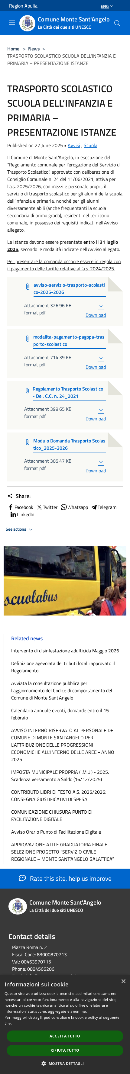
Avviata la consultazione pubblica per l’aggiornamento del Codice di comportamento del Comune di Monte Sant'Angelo (61, 690)
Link (8, 1023)
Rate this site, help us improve (70, 878)
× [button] (123, 981)
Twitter (50, 507)
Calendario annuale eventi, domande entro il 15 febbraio (60, 714)
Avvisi (74, 145)
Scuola (90, 145)
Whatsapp (77, 507)
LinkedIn (25, 514)
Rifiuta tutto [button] (64, 1050)
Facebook (24, 507)
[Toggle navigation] (12, 22)
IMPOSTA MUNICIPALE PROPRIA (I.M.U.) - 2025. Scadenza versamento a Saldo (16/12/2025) (60, 775)
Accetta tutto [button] (65, 1036)
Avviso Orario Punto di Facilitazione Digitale (56, 831)
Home (13, 48)
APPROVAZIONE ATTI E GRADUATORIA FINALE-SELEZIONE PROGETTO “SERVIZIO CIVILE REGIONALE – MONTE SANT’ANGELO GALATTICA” (62, 852)
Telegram (107, 507)
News (34, 48)
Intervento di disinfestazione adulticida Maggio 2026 (65, 650)
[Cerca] (117, 23)
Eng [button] (105, 6)
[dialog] (65, 1024)
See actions (16, 529)
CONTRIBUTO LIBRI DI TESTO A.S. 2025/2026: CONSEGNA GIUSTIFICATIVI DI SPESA (58, 795)
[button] (65, 1063)
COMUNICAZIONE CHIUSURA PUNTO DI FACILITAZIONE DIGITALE (52, 815)
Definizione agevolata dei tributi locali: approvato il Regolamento (63, 667)
